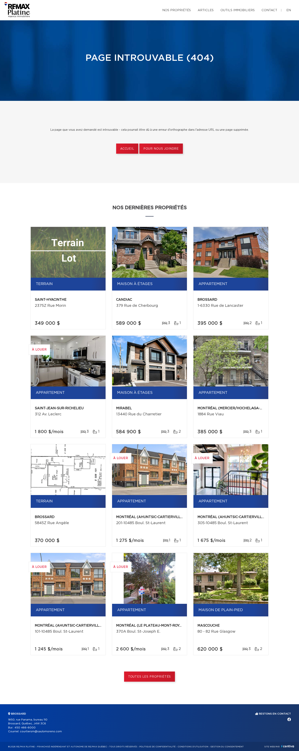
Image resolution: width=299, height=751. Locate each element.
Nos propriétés (176, 10)
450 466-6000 (25, 727)
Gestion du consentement (227, 747)
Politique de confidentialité (157, 747)
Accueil (127, 148)
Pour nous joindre (161, 148)
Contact (269, 10)
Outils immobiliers (237, 10)
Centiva (287, 746)
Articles (206, 10)
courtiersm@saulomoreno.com (41, 731)
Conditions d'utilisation (193, 747)
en (288, 10)
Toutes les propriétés (149, 676)
